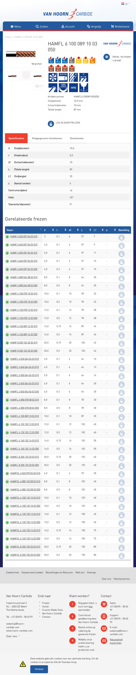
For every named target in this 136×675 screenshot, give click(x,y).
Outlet (45, 606)
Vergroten (37, 63)
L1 (95, 229)
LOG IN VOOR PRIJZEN (68, 122)
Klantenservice (122, 578)
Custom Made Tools (52, 609)
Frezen (46, 602)
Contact (46, 616)
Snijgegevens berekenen (47, 138)
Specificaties (16, 138)
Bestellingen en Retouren (59, 572)
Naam (10, 229)
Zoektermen (12, 572)
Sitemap (91, 572)
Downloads (77, 138)
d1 (70, 229)
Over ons (106, 578)
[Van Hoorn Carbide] (68, 14)
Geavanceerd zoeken (32, 572)
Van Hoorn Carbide (52, 613)
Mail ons (80, 572)
